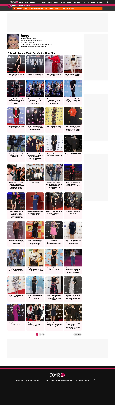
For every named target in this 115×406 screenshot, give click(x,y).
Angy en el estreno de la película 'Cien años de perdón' (54, 213)
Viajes (80, 380)
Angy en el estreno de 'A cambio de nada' (16, 296)
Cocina (45, 380)
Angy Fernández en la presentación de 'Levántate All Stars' (73, 184)
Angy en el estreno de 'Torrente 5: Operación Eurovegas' (54, 324)
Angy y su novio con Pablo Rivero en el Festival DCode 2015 (16, 269)
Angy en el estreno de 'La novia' (73, 212)
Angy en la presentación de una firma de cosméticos (54, 241)
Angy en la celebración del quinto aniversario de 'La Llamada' (73, 100)
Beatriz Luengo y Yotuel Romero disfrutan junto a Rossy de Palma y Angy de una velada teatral (35, 157)
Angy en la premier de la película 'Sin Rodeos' (16, 127)
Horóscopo (95, 380)
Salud (57, 380)
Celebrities (21, 5)
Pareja (33, 380)
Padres (39, 380)
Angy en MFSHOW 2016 (73, 154)
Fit (29, 380)
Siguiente (77, 334)
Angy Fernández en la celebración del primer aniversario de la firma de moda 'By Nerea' (72, 270)
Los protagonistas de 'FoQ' (35, 183)
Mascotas (74, 380)
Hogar (51, 380)
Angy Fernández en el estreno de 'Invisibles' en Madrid (16, 241)
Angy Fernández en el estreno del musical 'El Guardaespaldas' (35, 127)
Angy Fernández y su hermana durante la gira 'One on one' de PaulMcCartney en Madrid (54, 186)
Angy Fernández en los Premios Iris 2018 (72, 75)
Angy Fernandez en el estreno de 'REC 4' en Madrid (35, 324)
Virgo (52, 44)
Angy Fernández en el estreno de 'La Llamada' (54, 127)
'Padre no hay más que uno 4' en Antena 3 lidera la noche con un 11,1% (44, 9)
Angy (29, 5)
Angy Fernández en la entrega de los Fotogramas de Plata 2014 (54, 297)
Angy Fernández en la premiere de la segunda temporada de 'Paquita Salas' (16, 101)
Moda (17, 380)
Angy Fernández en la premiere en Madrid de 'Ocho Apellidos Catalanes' (35, 242)
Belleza (23, 380)
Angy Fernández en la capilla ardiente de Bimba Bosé (16, 155)
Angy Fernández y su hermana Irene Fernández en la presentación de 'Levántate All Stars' (16, 214)
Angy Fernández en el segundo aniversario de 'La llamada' (35, 296)
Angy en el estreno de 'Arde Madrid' (54, 75)
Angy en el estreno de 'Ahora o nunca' (54, 268)
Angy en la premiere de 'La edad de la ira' (35, 75)
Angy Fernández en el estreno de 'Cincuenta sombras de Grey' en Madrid (72, 297)
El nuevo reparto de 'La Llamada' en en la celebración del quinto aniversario (35, 101)
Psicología (64, 380)
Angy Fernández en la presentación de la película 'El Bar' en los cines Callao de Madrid (72, 128)
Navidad (87, 380)
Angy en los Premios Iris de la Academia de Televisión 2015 (73, 241)
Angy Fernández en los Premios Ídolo (16, 75)
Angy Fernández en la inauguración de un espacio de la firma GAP (35, 269)
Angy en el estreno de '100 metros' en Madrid (54, 154)
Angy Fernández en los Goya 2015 (16, 323)
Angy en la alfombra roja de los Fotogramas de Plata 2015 (35, 213)
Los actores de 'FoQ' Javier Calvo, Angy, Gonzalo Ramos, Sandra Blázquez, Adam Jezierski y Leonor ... (16, 186)
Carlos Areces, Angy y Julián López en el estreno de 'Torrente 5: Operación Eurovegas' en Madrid (73, 326)
